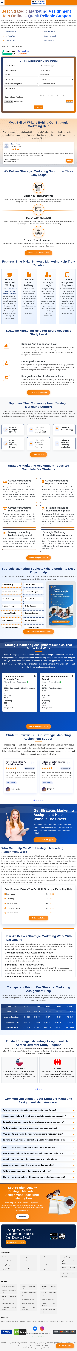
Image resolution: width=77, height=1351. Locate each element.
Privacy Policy (6, 1265)
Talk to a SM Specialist (38, 392)
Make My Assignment (48, 1299)
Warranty (24, 1257)
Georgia (40, 1321)
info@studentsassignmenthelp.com (39, 1333)
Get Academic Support (45, 840)
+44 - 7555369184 (39, 1336)
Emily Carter (15, 144)
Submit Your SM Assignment (38, 253)
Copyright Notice (6, 1269)
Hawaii (46, 1321)
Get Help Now (66, 1346)
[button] (2, 2)
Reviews (44, 1261)
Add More (69, 101)
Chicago (34, 1321)
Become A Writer (26, 1269)
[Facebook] (35, 1328)
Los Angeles (52, 1321)
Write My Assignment (28, 1303)
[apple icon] (54, 1234)
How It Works (25, 1261)
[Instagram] (42, 1328)
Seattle (2, 1321)
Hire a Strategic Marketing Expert (38, 631)
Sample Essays (66, 1257)
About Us (4, 1257)
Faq (23, 1265)
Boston (29, 1321)
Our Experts (45, 1257)
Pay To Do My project (8, 1303)
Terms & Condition (7, 1261)
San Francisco (10, 1321)
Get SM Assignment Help (38, 557)
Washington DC (70, 1321)
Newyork (23, 1321)
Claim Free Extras (38, 918)
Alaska (17, 1321)
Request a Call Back (15, 1242)
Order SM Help (38, 454)
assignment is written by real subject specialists (10, 291)
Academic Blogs (46, 1265)
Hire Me (69, 160)
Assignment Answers (48, 1269)
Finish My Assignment (8, 1286)
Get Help (22, 1216)
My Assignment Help (28, 1299)
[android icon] (54, 1238)
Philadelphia (61, 1321)
